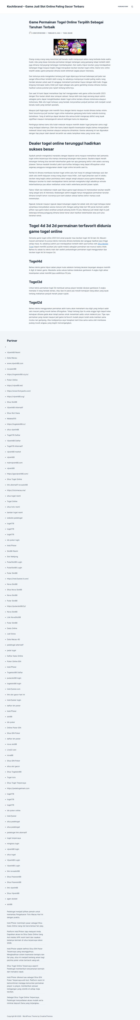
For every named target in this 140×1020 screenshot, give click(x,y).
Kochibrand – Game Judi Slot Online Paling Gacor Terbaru (45, 6)
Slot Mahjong (12, 556)
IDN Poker (38, 949)
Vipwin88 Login (13, 860)
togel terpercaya (14, 838)
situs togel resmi (14, 496)
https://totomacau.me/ (16, 490)
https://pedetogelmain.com (18, 788)
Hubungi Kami (123, 6)
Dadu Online (12, 628)
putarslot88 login (14, 678)
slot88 (9, 716)
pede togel (11, 650)
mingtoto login (13, 843)
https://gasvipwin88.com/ (17, 474)
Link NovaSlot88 (14, 617)
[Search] (132, 6)
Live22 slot (11, 750)
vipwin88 (11, 457)
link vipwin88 (12, 888)
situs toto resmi (13, 507)
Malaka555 (11, 418)
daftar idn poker (13, 706)
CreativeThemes (46, 1016)
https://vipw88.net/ (15, 385)
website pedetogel (14, 518)
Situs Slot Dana (13, 413)
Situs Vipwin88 (13, 893)
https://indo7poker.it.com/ (18, 579)
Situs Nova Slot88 (14, 590)
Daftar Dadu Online (15, 656)
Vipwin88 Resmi (13, 352)
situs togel (11, 855)
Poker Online (12, 380)
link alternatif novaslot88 (17, 485)
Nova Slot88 (12, 584)
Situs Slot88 (12, 402)
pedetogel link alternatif (17, 832)
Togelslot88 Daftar (15, 672)
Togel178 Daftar (13, 435)
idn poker (11, 722)
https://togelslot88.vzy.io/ (17, 374)
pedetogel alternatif (15, 645)
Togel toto (11, 777)
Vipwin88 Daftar (14, 441)
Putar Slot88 (12, 573)
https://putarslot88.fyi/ (16, 606)
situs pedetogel (13, 821)
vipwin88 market (14, 452)
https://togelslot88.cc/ (16, 424)
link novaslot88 (13, 871)
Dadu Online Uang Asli (16, 926)
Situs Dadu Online (30, 934)
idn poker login (13, 540)
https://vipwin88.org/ (15, 396)
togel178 (10, 523)
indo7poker (11, 816)
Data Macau (12, 358)
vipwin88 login (13, 849)
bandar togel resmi (15, 512)
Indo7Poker (11, 545)
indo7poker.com (13, 689)
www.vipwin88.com (15, 363)
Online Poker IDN (14, 728)
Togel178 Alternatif (15, 446)
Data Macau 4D (13, 639)
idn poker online (13, 810)
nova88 (10, 755)
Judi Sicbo (11, 634)
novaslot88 (11, 369)
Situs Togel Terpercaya (16, 783)
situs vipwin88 (13, 430)
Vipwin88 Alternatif (15, 407)
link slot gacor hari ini (16, 694)
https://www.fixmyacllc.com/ (19, 391)
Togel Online (67, 33)
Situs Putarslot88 (14, 877)
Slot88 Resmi (12, 551)
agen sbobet (12, 899)
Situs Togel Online (14, 479)
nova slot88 (12, 744)
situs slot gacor (13, 766)
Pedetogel (11, 911)
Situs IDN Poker (13, 733)
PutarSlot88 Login (14, 562)
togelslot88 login (14, 683)
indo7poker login (14, 700)
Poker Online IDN (14, 661)
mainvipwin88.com (15, 463)
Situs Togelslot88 (14, 772)
